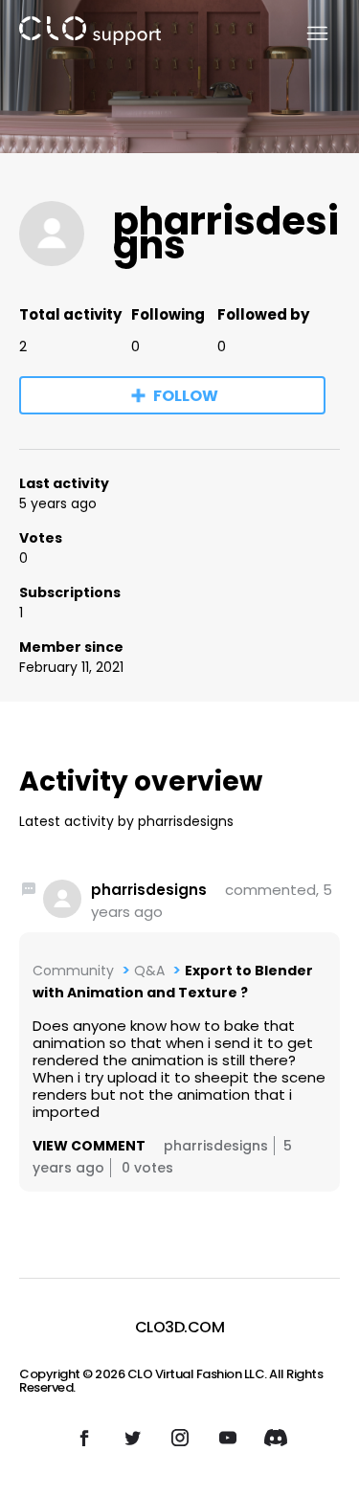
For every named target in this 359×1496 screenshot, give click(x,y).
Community (73, 970)
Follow (185, 396)
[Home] (90, 34)
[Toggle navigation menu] (306, 34)
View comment (89, 1145)
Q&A (149, 970)
